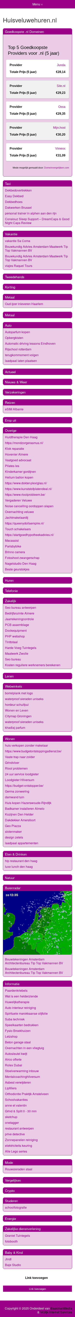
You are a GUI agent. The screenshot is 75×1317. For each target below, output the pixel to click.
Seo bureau (13, 659)
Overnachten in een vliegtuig (24, 1048)
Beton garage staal (18, 1042)
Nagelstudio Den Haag (20, 563)
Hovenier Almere (16, 454)
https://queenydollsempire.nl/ (24, 523)
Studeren (11, 1200)
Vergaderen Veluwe (18, 500)
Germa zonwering (17, 791)
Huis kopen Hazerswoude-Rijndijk (28, 803)
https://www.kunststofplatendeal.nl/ (28, 489)
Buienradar (13, 887)
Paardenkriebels (16, 990)
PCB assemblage (17, 625)
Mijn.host (59, 127)
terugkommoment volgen (22, 355)
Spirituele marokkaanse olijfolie (26, 1013)
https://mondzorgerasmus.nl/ (24, 443)
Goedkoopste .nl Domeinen (24, 31)
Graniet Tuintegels (17, 1235)
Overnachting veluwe (19, 512)
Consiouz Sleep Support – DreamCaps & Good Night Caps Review (37, 221)
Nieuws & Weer (16, 382)
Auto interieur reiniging (20, 1007)
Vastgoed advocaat (18, 460)
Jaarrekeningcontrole (19, 619)
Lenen (9, 676)
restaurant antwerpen (19, 1128)
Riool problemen (16, 768)
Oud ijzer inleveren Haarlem (24, 304)
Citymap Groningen (18, 716)
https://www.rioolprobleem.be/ (25, 494)
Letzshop (11, 1036)
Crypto (10, 1190)
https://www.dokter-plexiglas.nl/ (26, 483)
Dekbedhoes (13, 202)
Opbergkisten (14, 337)
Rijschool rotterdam (18, 349)
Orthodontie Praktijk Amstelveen (27, 1094)
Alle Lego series (16, 1151)
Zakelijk (10, 600)
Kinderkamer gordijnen (20, 471)
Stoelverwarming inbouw (22, 1071)
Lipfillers (11, 1088)
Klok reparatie (14, 448)
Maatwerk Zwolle (16, 653)
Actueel (10, 371)
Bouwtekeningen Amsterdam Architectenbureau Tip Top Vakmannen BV (34, 961)
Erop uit (10, 420)
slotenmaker (13, 831)
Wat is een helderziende (21, 996)
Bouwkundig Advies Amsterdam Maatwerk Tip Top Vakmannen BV (36, 248)
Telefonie (11, 590)
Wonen (10, 738)
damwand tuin (14, 797)
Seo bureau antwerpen (20, 607)
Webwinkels (13, 686)
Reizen (10, 402)
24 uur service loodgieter (22, 774)
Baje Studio (13, 1265)
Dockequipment (16, 630)
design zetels (14, 837)
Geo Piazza (13, 826)
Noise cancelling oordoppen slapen (29, 506)
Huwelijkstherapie (17, 1002)
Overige (10, 430)
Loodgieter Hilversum (19, 780)
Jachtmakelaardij (16, 517)
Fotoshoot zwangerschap (22, 557)
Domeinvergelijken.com (56, 167)
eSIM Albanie (14, 409)
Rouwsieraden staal (18, 1169)
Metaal (10, 297)
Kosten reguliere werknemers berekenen (32, 665)
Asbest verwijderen (18, 1082)
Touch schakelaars (18, 529)
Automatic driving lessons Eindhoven (30, 343)
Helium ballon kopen (19, 477)
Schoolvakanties (16, 1099)
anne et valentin (16, 1105)
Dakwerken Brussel (18, 207)
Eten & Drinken (16, 854)
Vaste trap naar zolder (20, 757)
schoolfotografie (16, 1207)
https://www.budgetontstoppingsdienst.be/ (33, 751)
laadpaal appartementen (21, 843)
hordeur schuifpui (17, 704)
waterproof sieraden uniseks (24, 699)
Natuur (10, 877)
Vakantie (11, 233)
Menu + (37, 4)
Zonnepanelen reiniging (21, 1140)
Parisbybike (13, 546)
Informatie (12, 983)
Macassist (12, 540)
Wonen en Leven (16, 710)
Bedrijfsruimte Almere (19, 613)
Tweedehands (14, 276)
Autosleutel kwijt (16, 1053)
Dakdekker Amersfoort (20, 820)
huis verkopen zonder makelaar (26, 745)
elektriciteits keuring (18, 1145)
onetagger (12, 1122)
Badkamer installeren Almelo (24, 808)
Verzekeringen (15, 392)
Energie (10, 1218)
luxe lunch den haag (19, 866)
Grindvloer (12, 762)
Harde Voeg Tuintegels (20, 647)
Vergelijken (13, 1180)
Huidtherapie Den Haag (21, 437)
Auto (8, 325)
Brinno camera (15, 552)
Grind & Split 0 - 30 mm (21, 1111)
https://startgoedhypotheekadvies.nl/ (29, 535)
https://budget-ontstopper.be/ (24, 785)
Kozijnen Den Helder (19, 814)
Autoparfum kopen (17, 332)
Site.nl (61, 86)
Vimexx (60, 148)
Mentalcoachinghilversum (22, 1076)
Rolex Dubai (13, 1065)
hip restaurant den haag (21, 861)
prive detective (15, 1134)
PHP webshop (15, 636)
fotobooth (11, 1241)
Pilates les (12, 466)
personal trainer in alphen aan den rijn (31, 213)
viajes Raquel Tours (18, 265)
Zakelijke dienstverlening (23, 1228)
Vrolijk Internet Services (56, 1312)
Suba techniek (15, 1019)
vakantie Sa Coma (17, 241)
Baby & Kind (14, 1252)
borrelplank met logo (19, 693)
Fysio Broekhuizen (18, 1030)
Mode (9, 1162)
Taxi (8, 183)
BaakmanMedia (61, 1308)
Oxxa (61, 106)
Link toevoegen (36, 1277)
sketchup (11, 1117)
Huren (9, 580)
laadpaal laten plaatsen (21, 360)
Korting (10, 287)
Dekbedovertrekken (18, 190)
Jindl (8, 1259)
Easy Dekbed (14, 196)
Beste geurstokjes (17, 569)
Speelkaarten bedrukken (21, 1025)
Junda (61, 65)
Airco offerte (13, 1059)
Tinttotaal (11, 642)
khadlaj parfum (15, 727)
